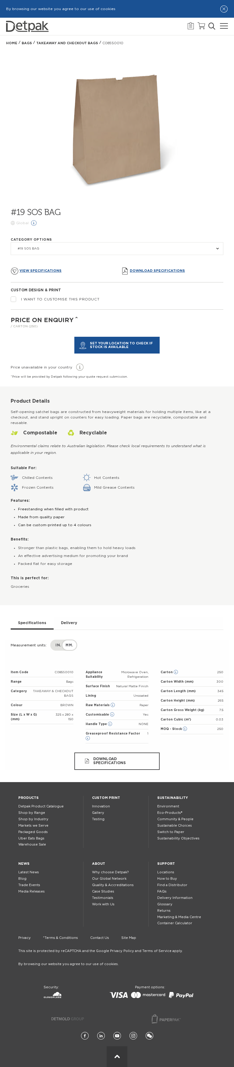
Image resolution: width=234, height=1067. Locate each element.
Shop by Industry (33, 819)
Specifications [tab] (32, 623)
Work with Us (103, 904)
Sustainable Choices (174, 825)
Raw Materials (98, 705)
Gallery (98, 812)
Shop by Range (31, 812)
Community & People (175, 819)
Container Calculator (174, 923)
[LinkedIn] (101, 1036)
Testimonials (102, 898)
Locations (165, 872)
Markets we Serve (33, 825)
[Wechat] (149, 1036)
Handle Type (97, 724)
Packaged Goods (33, 832)
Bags (27, 43)
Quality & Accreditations (113, 885)
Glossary (164, 904)
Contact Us (99, 937)
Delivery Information (175, 898)
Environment (168, 806)
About (98, 863)
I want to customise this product (60, 299)
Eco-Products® (169, 812)
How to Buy (167, 878)
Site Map (128, 937)
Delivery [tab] (69, 623)
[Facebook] (85, 1036)
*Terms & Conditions (60, 937)
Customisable (98, 714)
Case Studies (103, 891)
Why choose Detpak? (110, 872)
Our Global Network (109, 878)
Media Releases (31, 891)
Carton (167, 672)
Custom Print (106, 797)
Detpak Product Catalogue (41, 806)
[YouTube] (117, 1036)
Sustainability (172, 797)
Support (166, 863)
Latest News (28, 872)
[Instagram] (133, 1036)
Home (11, 43)
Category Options (31, 239)
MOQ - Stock (172, 729)
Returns (164, 910)
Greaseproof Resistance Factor (113, 733)
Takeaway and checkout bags (67, 43)
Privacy (24, 937)
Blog (22, 878)
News (24, 863)
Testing (98, 819)
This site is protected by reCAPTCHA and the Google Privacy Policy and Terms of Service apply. (100, 951)
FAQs (162, 891)
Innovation (101, 806)
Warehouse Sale (32, 844)
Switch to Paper (170, 832)
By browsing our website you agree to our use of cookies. (68, 964)
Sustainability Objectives (178, 838)
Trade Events (29, 885)
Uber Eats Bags (31, 838)
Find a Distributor (172, 885)
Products (28, 797)
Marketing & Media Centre (179, 917)
